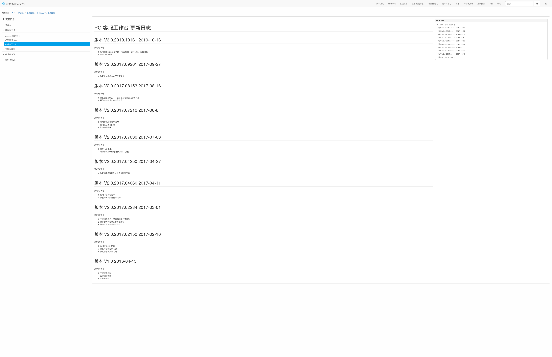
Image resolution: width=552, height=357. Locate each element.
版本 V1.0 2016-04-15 (446, 57)
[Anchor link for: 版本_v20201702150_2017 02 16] (163, 234)
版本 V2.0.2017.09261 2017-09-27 (451, 31)
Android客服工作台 (12, 36)
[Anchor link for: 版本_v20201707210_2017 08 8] (160, 110)
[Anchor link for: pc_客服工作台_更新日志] (153, 27)
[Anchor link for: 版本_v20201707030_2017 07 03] (163, 137)
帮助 (499, 3)
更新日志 (481, 3)
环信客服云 (20, 13)
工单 (457, 3)
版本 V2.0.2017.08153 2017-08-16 (451, 34)
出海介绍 (392, 3)
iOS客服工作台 (11, 40)
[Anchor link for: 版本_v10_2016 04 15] (139, 261)
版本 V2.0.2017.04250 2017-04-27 (451, 44)
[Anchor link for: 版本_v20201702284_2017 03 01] (163, 207)
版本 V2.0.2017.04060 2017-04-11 (451, 47)
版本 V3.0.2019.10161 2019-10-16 (451, 27)
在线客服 (403, 3)
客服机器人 (433, 3)
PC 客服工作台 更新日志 (45, 13)
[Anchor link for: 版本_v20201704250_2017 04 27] (163, 161)
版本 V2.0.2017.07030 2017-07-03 (451, 41)
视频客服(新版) (418, 3)
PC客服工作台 (10, 44)
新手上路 (380, 3)
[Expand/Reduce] (545, 3)
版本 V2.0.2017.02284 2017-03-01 (451, 50)
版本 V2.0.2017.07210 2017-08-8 (451, 37)
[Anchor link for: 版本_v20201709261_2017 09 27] (163, 64)
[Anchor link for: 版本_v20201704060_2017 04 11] (163, 183)
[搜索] (537, 3)
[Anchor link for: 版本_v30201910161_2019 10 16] (163, 39)
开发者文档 (468, 3)
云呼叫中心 (446, 3)
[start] (12, 13)
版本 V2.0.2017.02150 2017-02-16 (451, 54)
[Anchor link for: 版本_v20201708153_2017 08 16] (163, 85)
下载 (491, 3)
